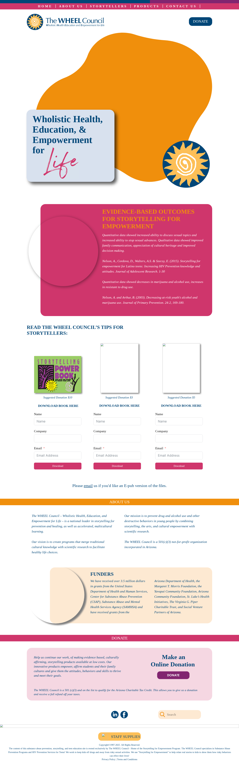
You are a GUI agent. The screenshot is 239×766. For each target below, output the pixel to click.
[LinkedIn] (115, 714)
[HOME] (65, 22)
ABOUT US (71, 6)
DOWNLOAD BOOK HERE (57, 406)
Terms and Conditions (127, 759)
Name (38, 414)
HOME (45, 6)
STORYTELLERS (108, 6)
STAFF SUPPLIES (125, 737)
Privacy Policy (108, 759)
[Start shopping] (202, 6)
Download (57, 466)
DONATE (200, 21)
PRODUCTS (146, 6)
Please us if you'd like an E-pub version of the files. (119, 485)
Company (40, 431)
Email (38, 448)
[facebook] (124, 714)
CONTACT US (181, 6)
